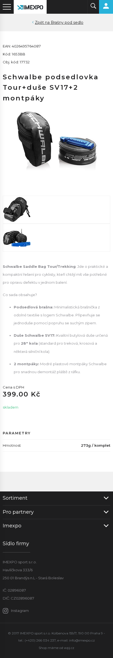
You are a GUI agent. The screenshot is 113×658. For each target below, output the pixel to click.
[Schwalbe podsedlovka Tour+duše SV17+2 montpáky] (56, 144)
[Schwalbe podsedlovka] (56, 210)
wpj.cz (69, 648)
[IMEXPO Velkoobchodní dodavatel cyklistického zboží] (30, 7)
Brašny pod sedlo (67, 22)
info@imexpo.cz (82, 640)
